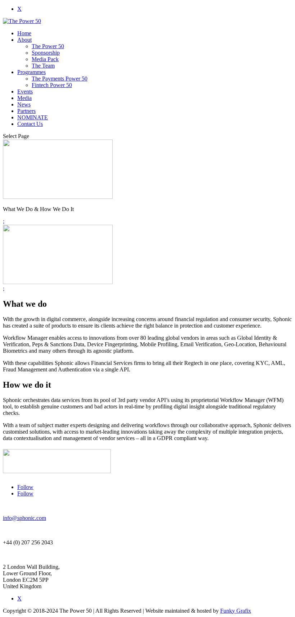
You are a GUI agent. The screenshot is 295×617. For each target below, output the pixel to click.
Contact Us (30, 124)
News (24, 104)
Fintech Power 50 (52, 85)
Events (25, 91)
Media (24, 98)
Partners (26, 111)
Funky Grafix (235, 611)
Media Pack (45, 59)
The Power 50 (48, 46)
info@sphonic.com (24, 518)
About (24, 40)
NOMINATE (32, 117)
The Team (43, 66)
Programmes (31, 72)
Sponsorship (46, 53)
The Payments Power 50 (59, 79)
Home (24, 33)
